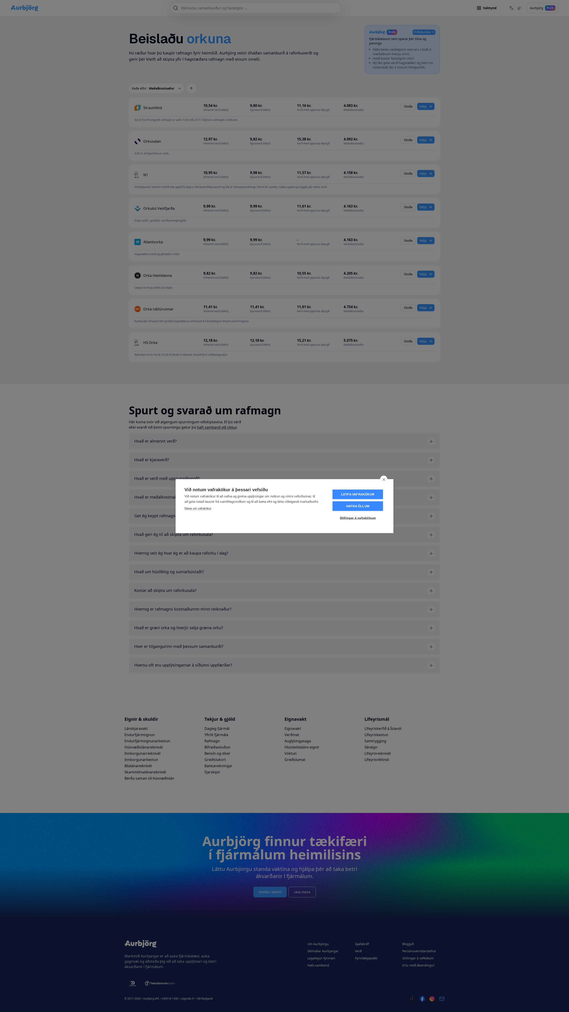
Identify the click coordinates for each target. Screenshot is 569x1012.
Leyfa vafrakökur (357, 494)
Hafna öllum (357, 506)
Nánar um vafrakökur (197, 508)
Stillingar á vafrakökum (358, 517)
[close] (383, 479)
